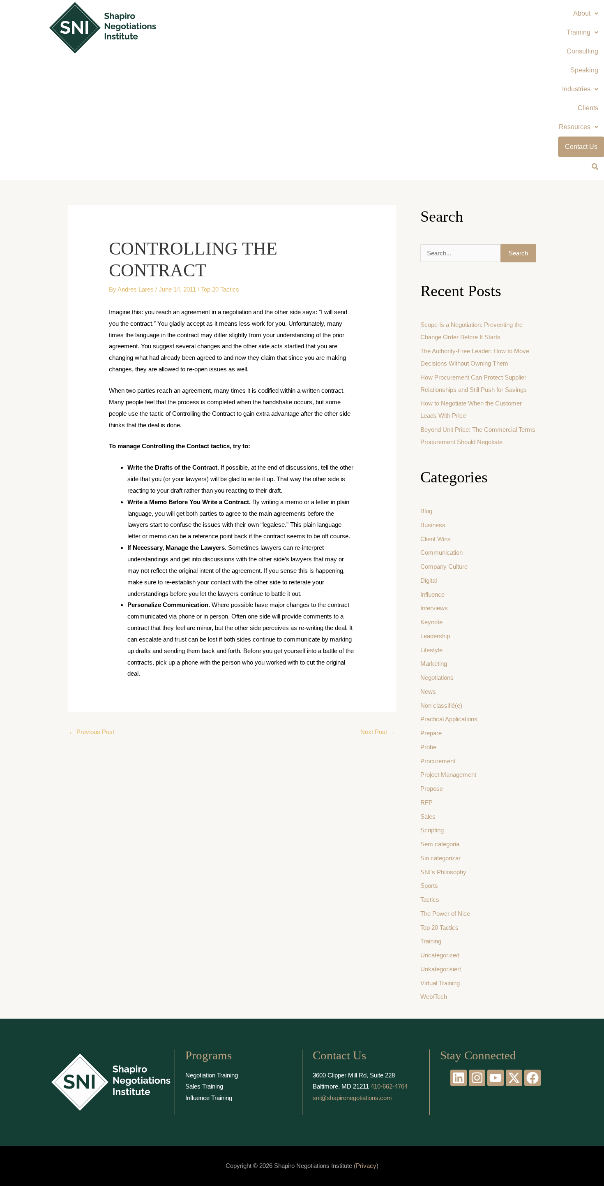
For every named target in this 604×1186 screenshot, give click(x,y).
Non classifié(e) (441, 705)
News (428, 691)
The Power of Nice (445, 913)
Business (432, 524)
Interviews (434, 608)
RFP (426, 802)
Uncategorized (439, 955)
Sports (429, 885)
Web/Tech (433, 996)
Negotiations (437, 677)
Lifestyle (431, 649)
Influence (432, 594)
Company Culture (444, 566)
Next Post (377, 731)
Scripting (432, 830)
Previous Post (91, 731)
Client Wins (435, 538)
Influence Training (208, 1097)
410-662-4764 (389, 1086)
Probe (428, 747)
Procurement (437, 760)
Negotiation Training (211, 1075)
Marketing (433, 663)
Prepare (431, 733)
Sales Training (204, 1086)
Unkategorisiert (440, 969)
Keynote (431, 621)
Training (430, 941)
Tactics (429, 899)
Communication (441, 552)
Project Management (448, 774)
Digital (428, 580)
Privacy (366, 1165)
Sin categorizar (440, 858)
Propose (431, 788)
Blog (426, 510)
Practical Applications (448, 719)
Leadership (435, 635)
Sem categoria (439, 844)
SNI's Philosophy (443, 872)
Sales (428, 816)
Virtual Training (440, 983)
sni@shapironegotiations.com (352, 1097)
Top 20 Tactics (220, 289)
